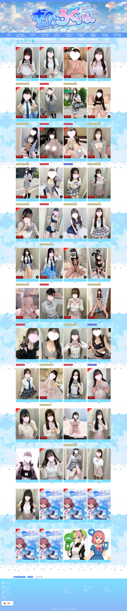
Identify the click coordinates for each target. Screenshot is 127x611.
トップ (65, 586)
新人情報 (106, 588)
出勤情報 (66, 590)
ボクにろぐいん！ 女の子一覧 (119, 0)
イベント (106, 586)
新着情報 (86, 590)
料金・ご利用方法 (88, 586)
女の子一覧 (86, 588)
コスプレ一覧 (67, 588)
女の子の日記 (107, 590)
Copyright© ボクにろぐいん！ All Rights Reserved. (63, 609)
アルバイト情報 (67, 592)
